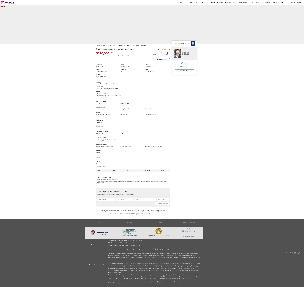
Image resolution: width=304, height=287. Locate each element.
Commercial (231, 3)
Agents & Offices (274, 2)
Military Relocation (242, 2)
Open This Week (189, 2)
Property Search (200, 3)
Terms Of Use (290, 253)
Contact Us (292, 2)
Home (180, 2)
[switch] (156, 54)
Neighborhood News (262, 2)
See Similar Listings (161, 59)
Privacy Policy (298, 253)
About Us (284, 3)
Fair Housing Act (173, 248)
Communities (211, 3)
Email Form (185, 66)
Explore (252, 3)
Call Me (185, 63)
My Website (185, 70)
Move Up (299, 2)
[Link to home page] (8, 2)
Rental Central (221, 2)
